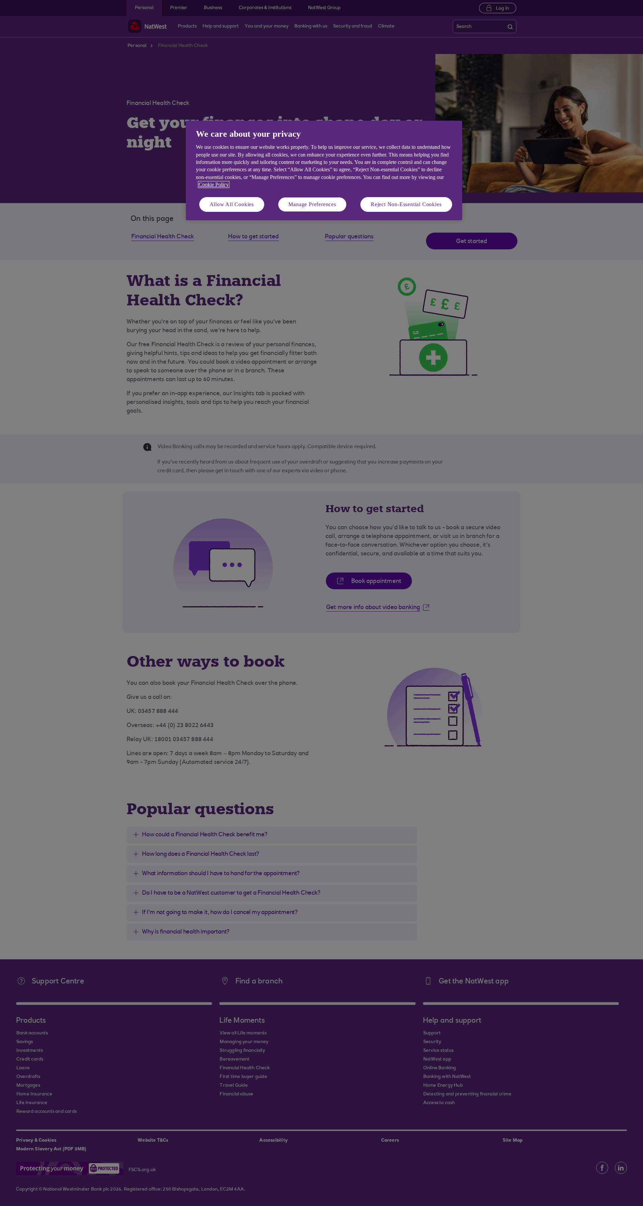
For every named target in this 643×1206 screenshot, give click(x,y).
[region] (324, 170)
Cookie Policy (214, 184)
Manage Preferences (312, 204)
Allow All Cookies (232, 204)
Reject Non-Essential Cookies (406, 204)
